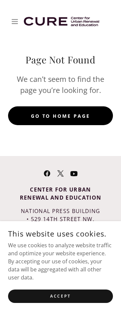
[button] (16, 21)
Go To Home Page (60, 116)
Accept (60, 296)
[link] (60, 21)
